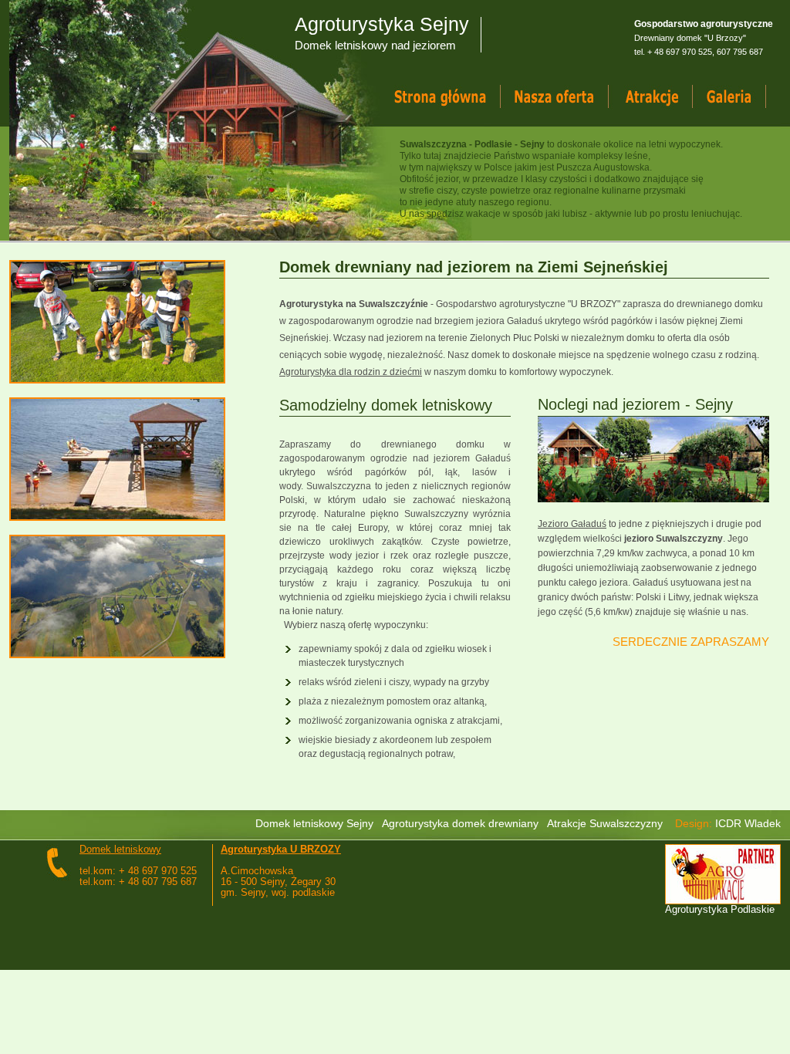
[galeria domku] (744, 98)
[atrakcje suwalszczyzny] (665, 98)
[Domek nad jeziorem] (569, 98)
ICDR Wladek (748, 823)
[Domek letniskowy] (454, 98)
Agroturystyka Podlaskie (720, 909)
